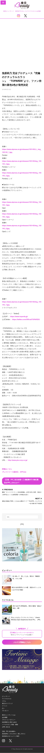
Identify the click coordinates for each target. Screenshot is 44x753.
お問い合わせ (6, 727)
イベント (4, 706)
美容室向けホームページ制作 (10, 736)
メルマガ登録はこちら (22, 642)
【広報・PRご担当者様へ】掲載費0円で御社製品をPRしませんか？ (21, 481)
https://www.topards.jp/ (19, 316)
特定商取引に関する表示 (9, 722)
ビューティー (6, 696)
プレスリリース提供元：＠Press (14, 472)
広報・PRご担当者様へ (9, 731)
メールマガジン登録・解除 (10, 724)
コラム (4, 701)
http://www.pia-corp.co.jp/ (17, 460)
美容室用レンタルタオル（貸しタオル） (14, 734)
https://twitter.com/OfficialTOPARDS (26, 319)
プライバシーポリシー (8, 720)
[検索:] (22, 517)
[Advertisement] (22, 41)
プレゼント (5, 710)
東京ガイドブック (7, 703)
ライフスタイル (6, 699)
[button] (3, 3)
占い (3, 708)
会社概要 (4, 717)
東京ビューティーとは (8, 715)
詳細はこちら (7, 469)
